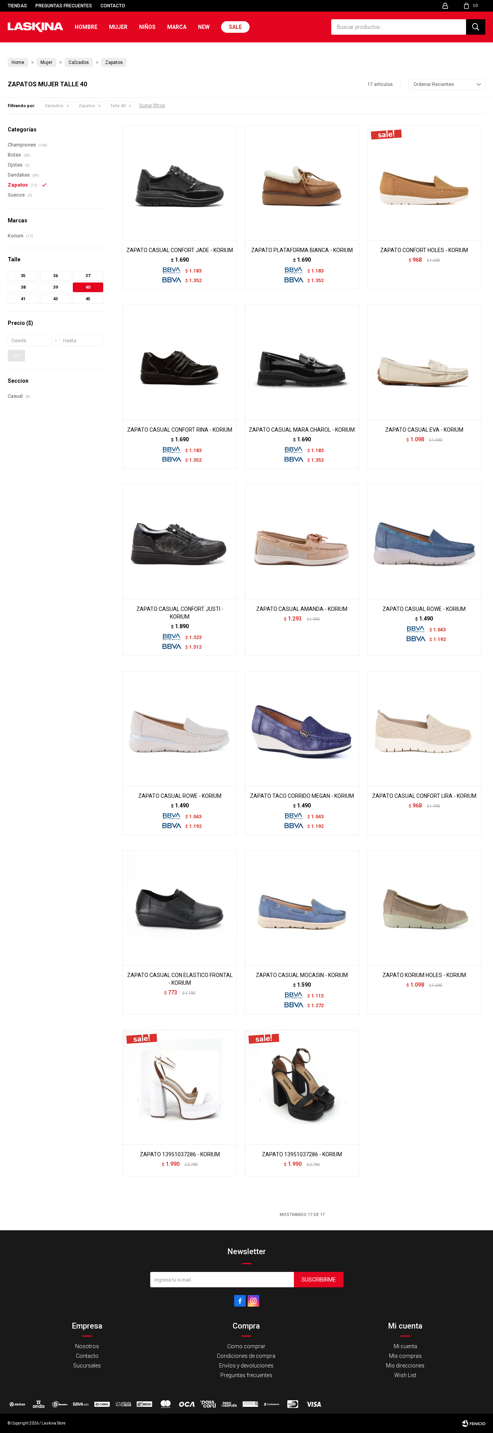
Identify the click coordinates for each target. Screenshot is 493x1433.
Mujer (118, 27)
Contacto (113, 5)
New (204, 27)
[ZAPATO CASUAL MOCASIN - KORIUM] (302, 908)
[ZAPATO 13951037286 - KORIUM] (179, 1087)
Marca (176, 27)
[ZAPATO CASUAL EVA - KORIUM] (424, 362)
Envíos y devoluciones (246, 1365)
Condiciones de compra (246, 1356)
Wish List (405, 1375)
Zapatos (87, 105)
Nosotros (87, 1346)
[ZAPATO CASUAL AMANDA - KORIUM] (302, 541)
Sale (235, 27)
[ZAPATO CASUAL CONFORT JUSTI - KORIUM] (179, 541)
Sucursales (87, 1365)
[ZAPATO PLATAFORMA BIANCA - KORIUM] (302, 183)
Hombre (86, 27)
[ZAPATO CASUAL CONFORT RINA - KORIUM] (179, 362)
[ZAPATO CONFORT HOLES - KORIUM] (424, 183)
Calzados (54, 105)
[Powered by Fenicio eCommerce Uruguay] (473, 1423)
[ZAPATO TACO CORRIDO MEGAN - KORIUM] (302, 728)
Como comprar (246, 1346)
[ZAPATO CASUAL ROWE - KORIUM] (424, 541)
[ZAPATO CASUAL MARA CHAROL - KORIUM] (302, 362)
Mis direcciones (405, 1365)
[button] (475, 27)
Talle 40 (118, 105)
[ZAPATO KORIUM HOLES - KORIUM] (424, 908)
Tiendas (17, 5)
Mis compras (405, 1356)
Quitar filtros (152, 105)
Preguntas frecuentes (63, 5)
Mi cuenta (405, 1346)
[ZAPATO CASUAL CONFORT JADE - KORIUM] (179, 183)
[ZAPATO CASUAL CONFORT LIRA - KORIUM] (424, 728)
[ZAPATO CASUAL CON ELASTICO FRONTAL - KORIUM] (179, 908)
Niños (147, 27)
